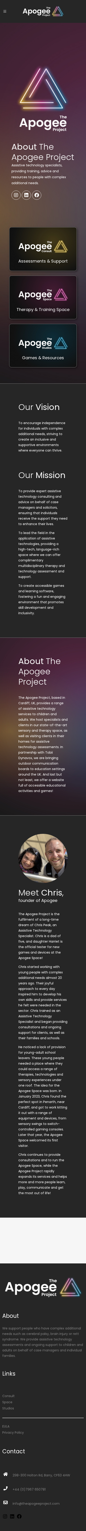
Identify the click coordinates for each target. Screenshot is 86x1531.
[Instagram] (16, 195)
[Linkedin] (26, 195)
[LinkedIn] (12, 1518)
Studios (8, 1408)
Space (7, 1402)
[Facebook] (36, 195)
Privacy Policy (13, 1432)
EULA (5, 1426)
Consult (8, 1396)
